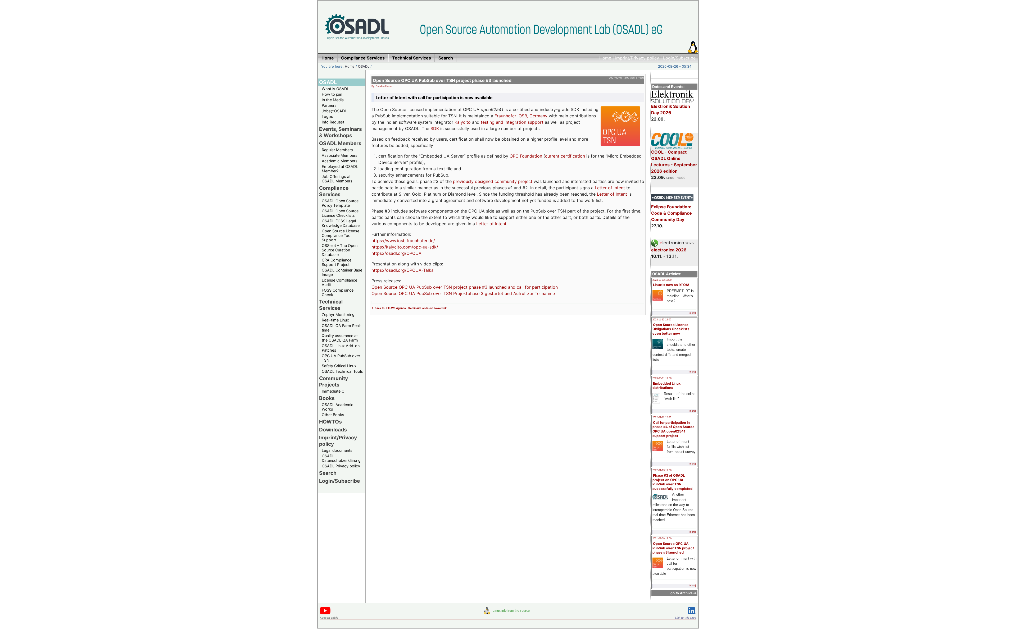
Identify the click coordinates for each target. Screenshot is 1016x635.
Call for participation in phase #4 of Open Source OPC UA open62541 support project (673, 429)
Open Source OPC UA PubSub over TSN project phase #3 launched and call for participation (464, 287)
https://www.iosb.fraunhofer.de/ (403, 240)
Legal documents (337, 450)
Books (327, 398)
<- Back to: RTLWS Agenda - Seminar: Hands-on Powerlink (409, 308)
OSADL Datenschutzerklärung (341, 458)
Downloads (333, 429)
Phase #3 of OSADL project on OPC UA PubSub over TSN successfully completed (672, 482)
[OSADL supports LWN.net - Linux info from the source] (508, 612)
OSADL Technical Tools (342, 371)
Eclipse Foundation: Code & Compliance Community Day (671, 213)
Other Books (333, 414)
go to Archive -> (683, 593)
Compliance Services (333, 191)
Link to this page (685, 617)
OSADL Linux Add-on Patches (341, 347)
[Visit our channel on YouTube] (325, 613)
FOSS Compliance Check (337, 292)
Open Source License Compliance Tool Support (340, 235)
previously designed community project (492, 181)
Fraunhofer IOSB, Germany (521, 115)
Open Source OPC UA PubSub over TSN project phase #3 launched (673, 548)
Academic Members (339, 161)
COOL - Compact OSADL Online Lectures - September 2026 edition (674, 161)
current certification (565, 156)
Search (328, 473)
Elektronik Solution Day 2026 (670, 109)
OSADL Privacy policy (341, 466)
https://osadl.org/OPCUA (396, 253)
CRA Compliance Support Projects (337, 262)
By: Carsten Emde (381, 86)
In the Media (333, 100)
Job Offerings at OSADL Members (337, 178)
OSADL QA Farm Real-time (341, 327)
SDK (434, 128)
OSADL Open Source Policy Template (340, 203)
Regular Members (337, 150)
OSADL (363, 66)
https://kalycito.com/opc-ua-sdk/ (404, 247)
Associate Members (339, 155)
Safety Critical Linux (339, 365)
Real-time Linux (335, 320)
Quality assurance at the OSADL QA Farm (340, 337)
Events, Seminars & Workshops (340, 132)
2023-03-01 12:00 (662, 378)
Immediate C (333, 391)
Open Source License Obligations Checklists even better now (670, 329)
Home (605, 58)
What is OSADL (335, 88)
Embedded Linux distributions (666, 385)
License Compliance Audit (339, 282)
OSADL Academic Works (337, 406)
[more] (692, 313)
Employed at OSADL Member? (340, 168)
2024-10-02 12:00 (662, 280)
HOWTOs (330, 421)
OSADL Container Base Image (342, 272)
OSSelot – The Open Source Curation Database (339, 250)
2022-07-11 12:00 (661, 417)
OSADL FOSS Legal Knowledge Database (341, 223)
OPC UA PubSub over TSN (341, 357)
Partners (329, 105)
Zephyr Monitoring (338, 314)
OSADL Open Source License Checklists (340, 213)
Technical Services (331, 304)
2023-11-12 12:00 (661, 319)
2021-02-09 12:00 (662, 538)
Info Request (333, 122)
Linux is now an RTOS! (671, 285)
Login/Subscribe (679, 58)
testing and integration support (512, 122)
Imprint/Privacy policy (637, 58)
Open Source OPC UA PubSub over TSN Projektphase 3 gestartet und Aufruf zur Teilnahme (463, 293)
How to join (332, 94)
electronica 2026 (669, 249)
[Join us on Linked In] (692, 615)
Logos (327, 116)
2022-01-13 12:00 (662, 470)
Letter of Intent (610, 187)
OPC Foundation (526, 156)
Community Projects (333, 381)
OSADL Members (340, 143)
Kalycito (463, 122)
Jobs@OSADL (334, 111)
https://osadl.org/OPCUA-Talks (402, 270)
